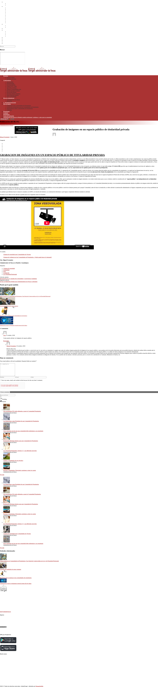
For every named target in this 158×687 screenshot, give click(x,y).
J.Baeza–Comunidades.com (14, 15)
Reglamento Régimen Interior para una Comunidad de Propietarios (20, 441)
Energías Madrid (11, 11)
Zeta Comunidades (11, 22)
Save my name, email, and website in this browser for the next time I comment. (22, 380)
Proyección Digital (11, 18)
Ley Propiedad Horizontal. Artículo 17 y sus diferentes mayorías (20, 450)
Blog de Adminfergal (8, 24)
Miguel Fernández (4, 137)
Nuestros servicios (11, 5)
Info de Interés (7, 30)
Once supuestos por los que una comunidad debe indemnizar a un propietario (23, 431)
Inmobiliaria (6, 40)
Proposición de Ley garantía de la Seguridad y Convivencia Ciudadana (18, 278)
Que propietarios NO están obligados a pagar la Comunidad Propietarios (22, 411)
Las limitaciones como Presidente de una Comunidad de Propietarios (21, 421)
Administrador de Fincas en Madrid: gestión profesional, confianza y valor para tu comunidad (27, 43)
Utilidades (9, 36)
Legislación (6, 273)
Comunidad (6, 270)
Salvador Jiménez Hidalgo (13, 19)
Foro (4, 271)
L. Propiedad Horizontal (9, 28)
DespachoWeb (10, 9)
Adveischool (10, 8)
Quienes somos (10, 3)
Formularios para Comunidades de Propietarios (19, 31)
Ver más (2, 474)
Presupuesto (6, 37)
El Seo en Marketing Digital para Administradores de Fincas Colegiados (18, 281)
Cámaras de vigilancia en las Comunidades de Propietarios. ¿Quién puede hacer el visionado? (27, 257)
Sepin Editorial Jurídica (13, 21)
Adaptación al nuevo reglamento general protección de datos (15, 583)
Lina (4, 335)
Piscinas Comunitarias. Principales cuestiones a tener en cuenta (19, 470)
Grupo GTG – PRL (12, 12)
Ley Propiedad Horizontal (10, 274)
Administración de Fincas (13, 25)
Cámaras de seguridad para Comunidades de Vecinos (17, 254)
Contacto (5, 39)
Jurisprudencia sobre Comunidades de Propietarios (20, 34)
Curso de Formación (8, 42)
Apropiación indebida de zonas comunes (10, 569)
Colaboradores (7, 6)
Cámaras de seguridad (9, 268)
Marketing (9, 27)
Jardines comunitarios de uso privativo (13, 460)
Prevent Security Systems (13, 16)
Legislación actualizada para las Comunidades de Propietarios (23, 33)
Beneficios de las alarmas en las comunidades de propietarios (16, 577)
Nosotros (5, 2)
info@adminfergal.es (5, 611)
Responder (6, 341)
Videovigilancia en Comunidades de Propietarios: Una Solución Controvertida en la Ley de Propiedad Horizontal (29, 561)
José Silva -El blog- (12, 14)
